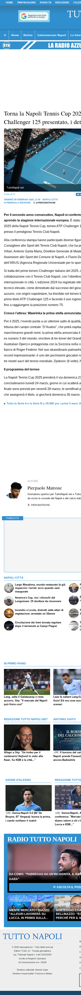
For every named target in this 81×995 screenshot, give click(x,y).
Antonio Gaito (41, 970)
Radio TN (45, 2)
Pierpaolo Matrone (18, 202)
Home (9, 2)
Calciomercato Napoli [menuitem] (51, 35)
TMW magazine (26, 2)
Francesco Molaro (43, 973)
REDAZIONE (62, 2)
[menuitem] (5, 35)
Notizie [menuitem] (28, 35)
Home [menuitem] (15, 35)
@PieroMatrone (45, 202)
